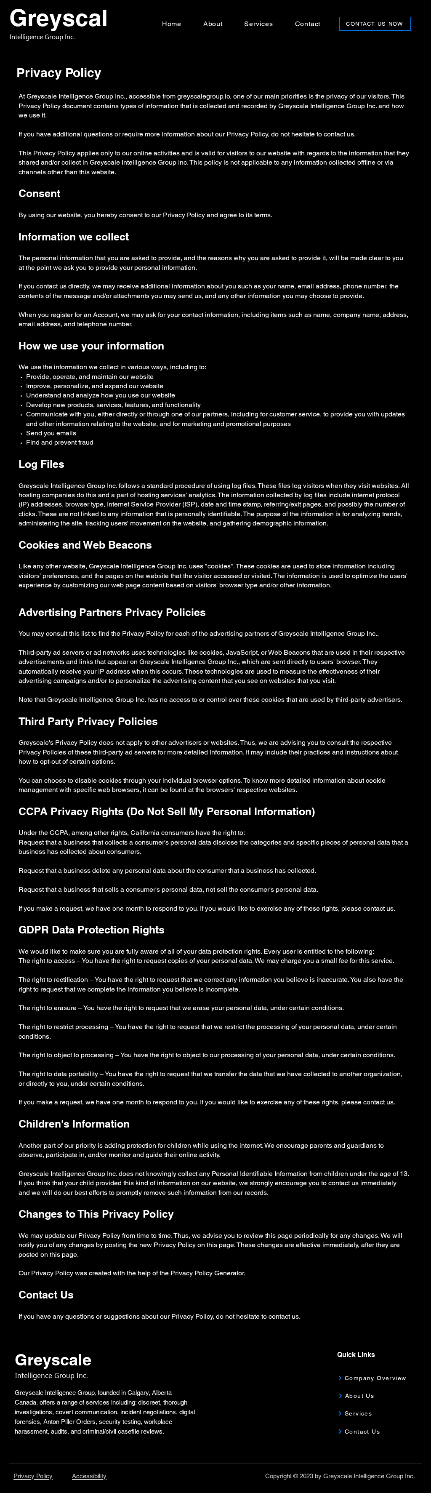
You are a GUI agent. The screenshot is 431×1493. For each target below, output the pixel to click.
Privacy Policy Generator (207, 1273)
